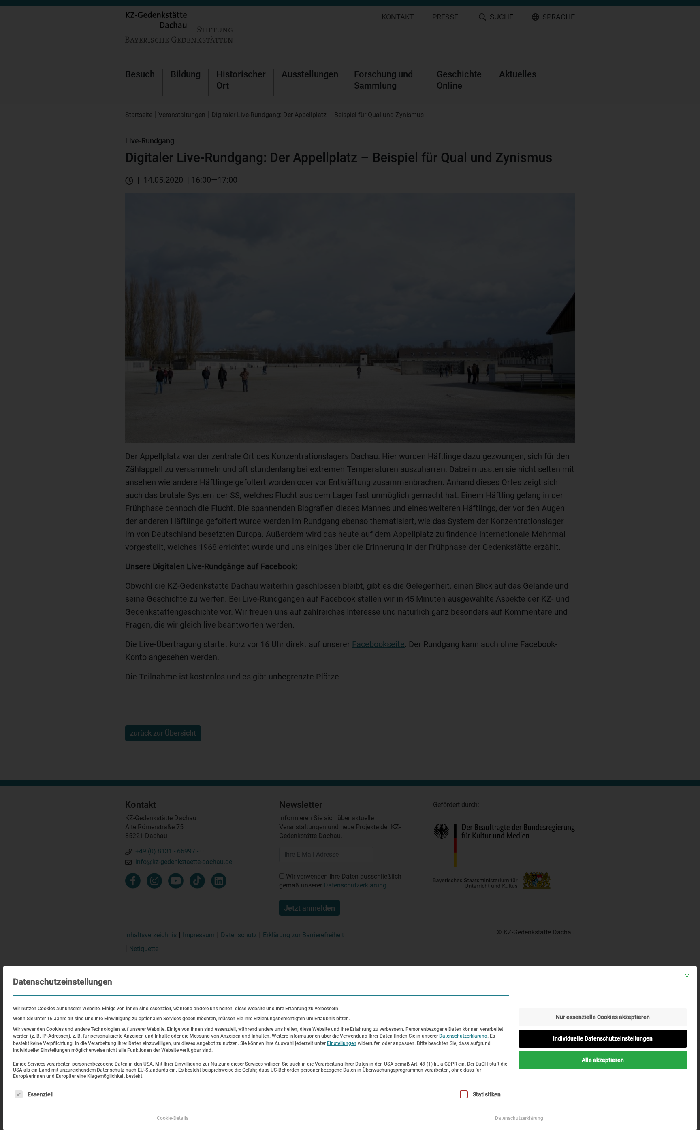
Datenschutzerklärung (463, 1036)
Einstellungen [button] (341, 1043)
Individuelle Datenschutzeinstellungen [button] (603, 1038)
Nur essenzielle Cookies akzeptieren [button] (603, 1017)
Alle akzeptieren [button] (603, 1060)
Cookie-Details (172, 1118)
